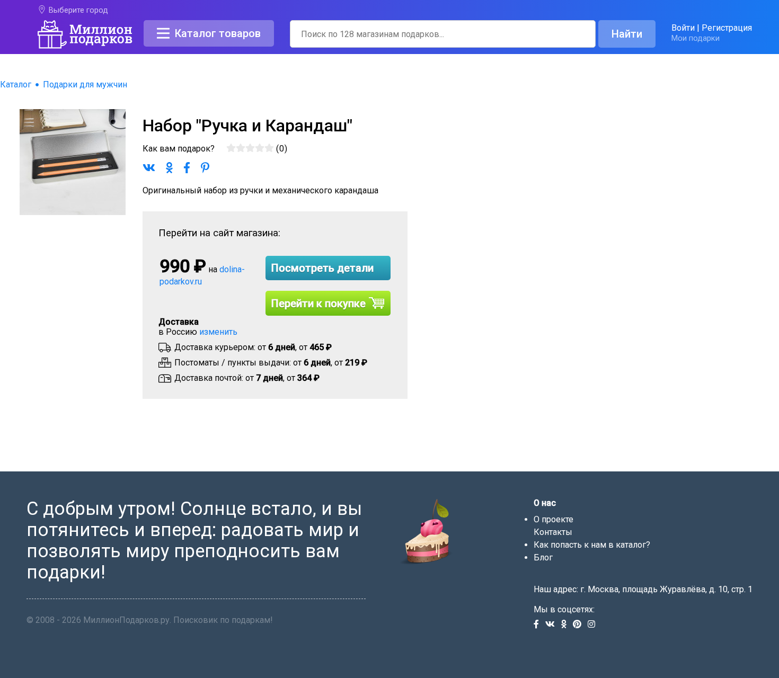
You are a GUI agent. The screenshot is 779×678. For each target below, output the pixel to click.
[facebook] (539, 625)
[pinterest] (580, 625)
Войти (683, 28)
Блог (543, 557)
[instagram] (593, 625)
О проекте (553, 519)
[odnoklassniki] (567, 625)
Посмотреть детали (322, 268)
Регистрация (727, 28)
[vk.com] (553, 625)
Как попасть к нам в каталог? (592, 545)
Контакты (553, 532)
